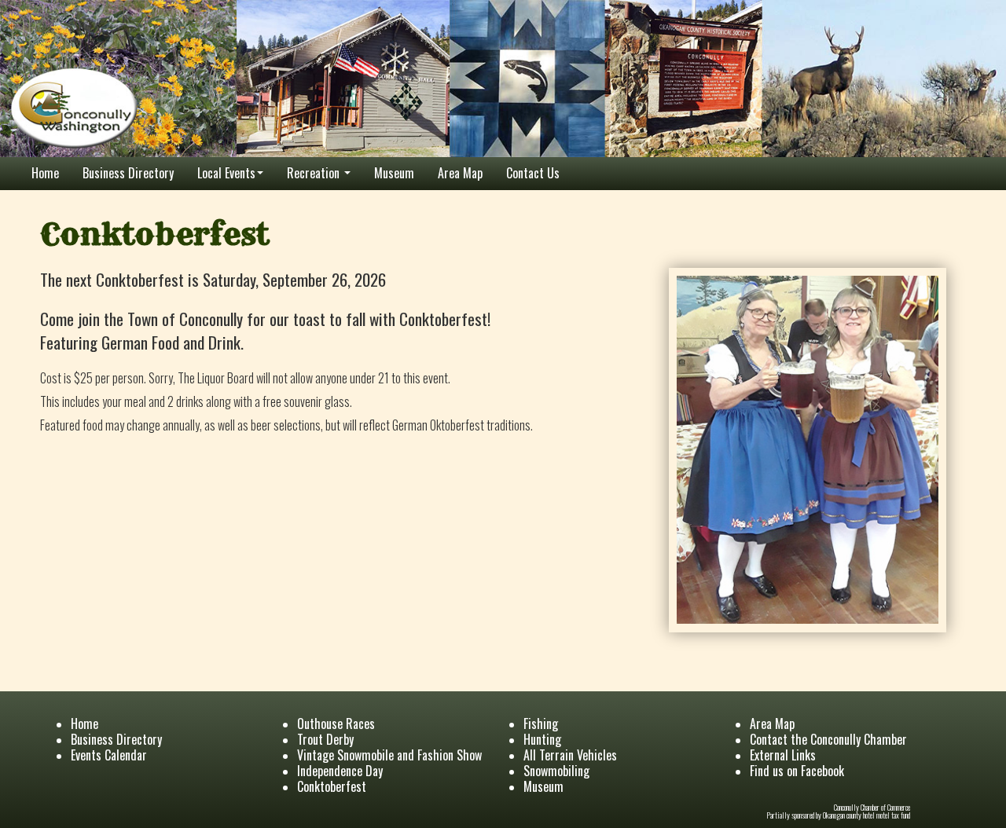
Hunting (542, 739)
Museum (394, 172)
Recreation (315, 172)
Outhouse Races (336, 723)
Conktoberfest (331, 786)
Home (45, 172)
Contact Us (533, 172)
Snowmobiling (556, 771)
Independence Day (340, 771)
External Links (783, 755)
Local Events (226, 172)
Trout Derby (325, 739)
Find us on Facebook (797, 771)
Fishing (540, 723)
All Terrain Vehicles (570, 755)
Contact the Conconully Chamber (828, 739)
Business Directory (128, 172)
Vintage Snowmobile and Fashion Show (389, 755)
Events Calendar (109, 755)
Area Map (460, 172)
